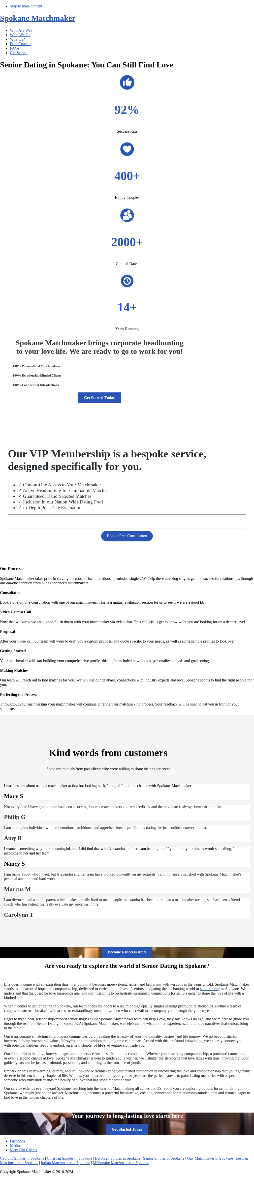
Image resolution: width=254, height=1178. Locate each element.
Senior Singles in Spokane (163, 1158)
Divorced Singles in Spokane (117, 1158)
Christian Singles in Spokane (69, 1158)
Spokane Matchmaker (37, 18)
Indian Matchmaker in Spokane (65, 1163)
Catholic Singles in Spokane (22, 1158)
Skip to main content (26, 6)
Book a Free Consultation (127, 536)
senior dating (210, 989)
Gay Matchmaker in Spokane (210, 1158)
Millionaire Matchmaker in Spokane (121, 1163)
